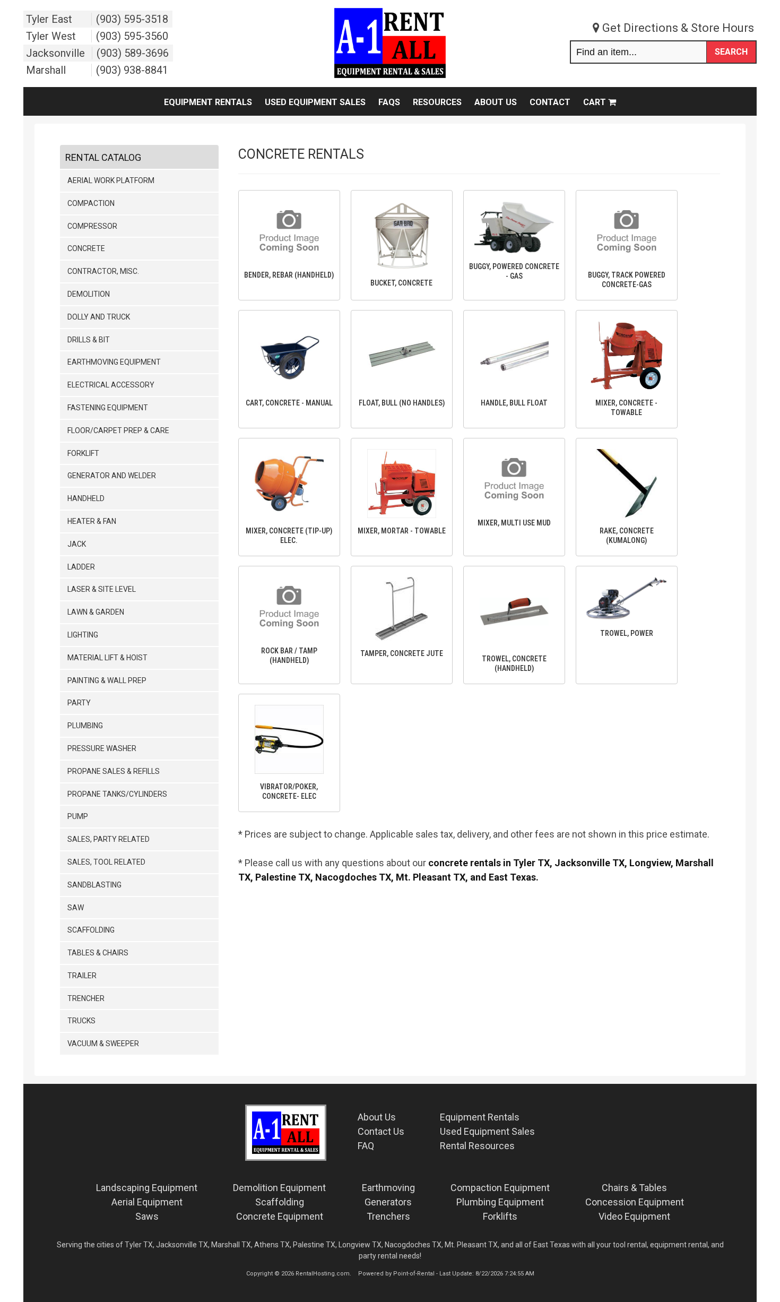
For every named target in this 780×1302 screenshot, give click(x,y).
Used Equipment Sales (315, 102)
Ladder (81, 567)
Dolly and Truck (98, 317)
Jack (76, 544)
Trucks (81, 1020)
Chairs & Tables (634, 1187)
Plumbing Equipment (500, 1202)
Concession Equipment (634, 1202)
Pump (77, 816)
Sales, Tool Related (106, 862)
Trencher (86, 998)
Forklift (83, 453)
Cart (595, 102)
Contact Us (381, 1131)
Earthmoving (388, 1187)
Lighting (82, 635)
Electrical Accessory (110, 385)
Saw (75, 907)
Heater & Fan (91, 521)
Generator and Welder (111, 475)
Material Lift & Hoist (107, 657)
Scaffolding (91, 930)
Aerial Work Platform (110, 180)
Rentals (479, 1117)
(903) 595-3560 (132, 36)
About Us (495, 102)
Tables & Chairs (97, 953)
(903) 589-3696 (133, 53)
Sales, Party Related (108, 839)
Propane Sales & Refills (113, 771)
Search (731, 52)
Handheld (86, 498)
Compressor (92, 226)
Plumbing (85, 725)
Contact (550, 102)
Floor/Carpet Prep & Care (118, 430)
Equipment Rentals (208, 102)
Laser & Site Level (101, 589)
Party (79, 703)
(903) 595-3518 (132, 19)
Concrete (86, 248)
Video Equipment (634, 1216)
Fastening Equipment (107, 407)
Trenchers (388, 1216)
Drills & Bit (88, 339)
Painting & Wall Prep (106, 680)
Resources (437, 102)
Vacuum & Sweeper (103, 1043)
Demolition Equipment (279, 1187)
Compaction (91, 203)
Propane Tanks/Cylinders (117, 794)
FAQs (389, 102)
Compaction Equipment (500, 1187)
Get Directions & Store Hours (677, 28)
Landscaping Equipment (146, 1187)
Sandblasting (94, 885)
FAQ (366, 1145)
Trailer (82, 975)
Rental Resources (477, 1145)
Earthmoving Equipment (114, 362)
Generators (388, 1202)
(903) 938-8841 (132, 70)
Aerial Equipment (147, 1202)
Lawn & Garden (95, 612)
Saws (147, 1216)
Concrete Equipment (279, 1216)
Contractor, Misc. (103, 271)
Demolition (88, 294)
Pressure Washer (101, 748)
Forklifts (500, 1216)
